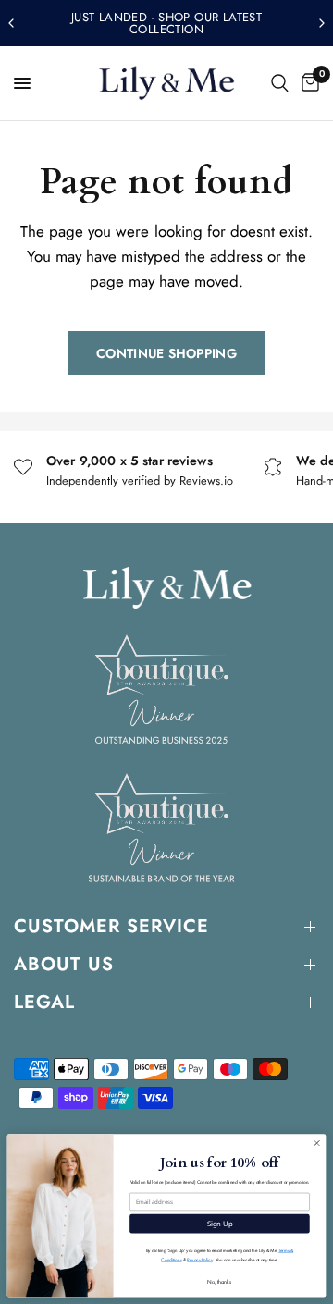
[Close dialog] (317, 1143)
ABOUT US (64, 964)
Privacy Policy (199, 1260)
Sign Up (220, 1223)
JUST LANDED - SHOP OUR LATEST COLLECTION (166, 23)
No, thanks (219, 1281)
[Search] (280, 83)
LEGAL (44, 1002)
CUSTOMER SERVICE (111, 926)
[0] (307, 83)
